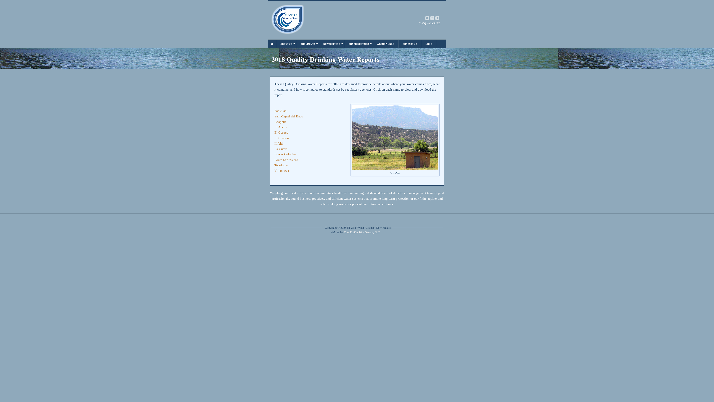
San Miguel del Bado (288, 116)
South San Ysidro (286, 160)
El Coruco (281, 132)
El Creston (281, 138)
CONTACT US (410, 44)
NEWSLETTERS (331, 44)
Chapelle (280, 122)
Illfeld (278, 143)
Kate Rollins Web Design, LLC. (362, 232)
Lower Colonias (285, 154)
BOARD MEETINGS (358, 44)
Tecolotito (281, 165)
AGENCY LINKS (385, 44)
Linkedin (437, 18)
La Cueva (280, 149)
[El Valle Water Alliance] (287, 33)
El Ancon (280, 127)
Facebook (432, 18)
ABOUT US (286, 44)
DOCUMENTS (307, 44)
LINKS (428, 44)
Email (427, 18)
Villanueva (281, 171)
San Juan (280, 111)
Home (272, 44)
